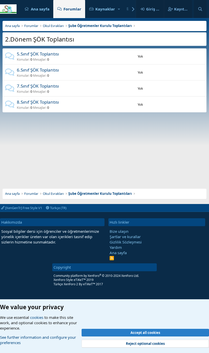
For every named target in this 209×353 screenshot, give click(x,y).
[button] (119, 9)
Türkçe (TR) (58, 208)
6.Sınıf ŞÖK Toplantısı (38, 70)
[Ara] (200, 9)
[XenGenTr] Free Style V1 (23, 208)
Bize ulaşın (119, 231)
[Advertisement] (104, 148)
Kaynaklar (105, 8)
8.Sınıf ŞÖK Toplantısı (38, 102)
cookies (36, 317)
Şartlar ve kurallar (125, 236)
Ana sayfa (40, 8)
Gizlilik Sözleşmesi (126, 242)
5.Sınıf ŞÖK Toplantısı (38, 54)
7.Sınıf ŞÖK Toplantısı (38, 86)
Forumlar (72, 8)
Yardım (116, 247)
